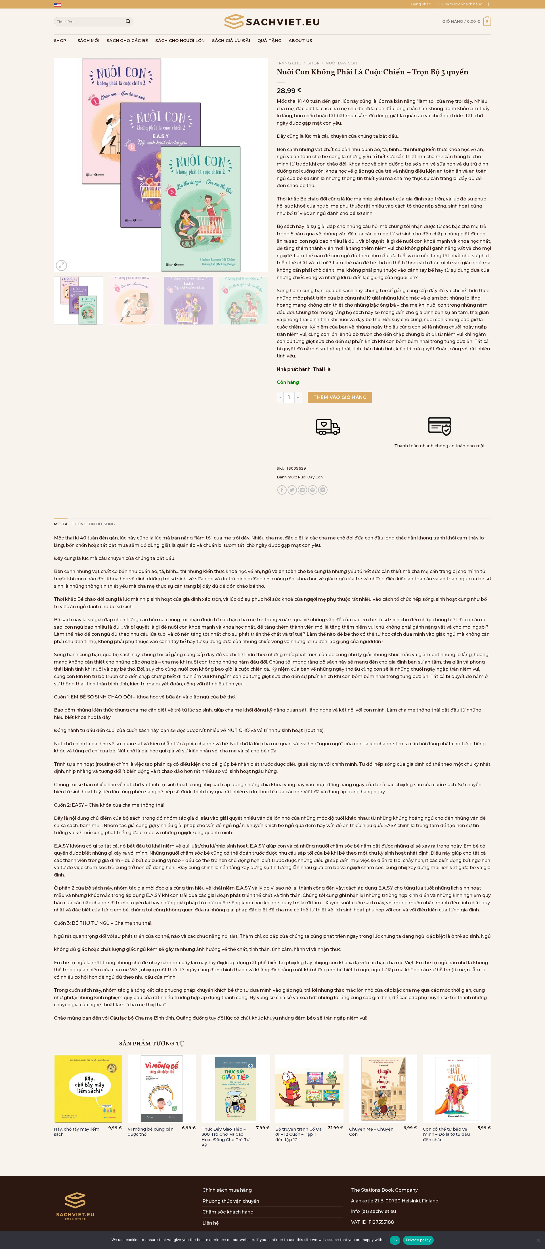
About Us (300, 40)
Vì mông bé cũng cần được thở (150, 1132)
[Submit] (128, 21)
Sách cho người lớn (180, 40)
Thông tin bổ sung (93, 524)
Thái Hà (322, 369)
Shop (60, 40)
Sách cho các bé (127, 40)
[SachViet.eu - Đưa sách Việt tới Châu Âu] (272, 21)
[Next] (257, 165)
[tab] (61, 524)
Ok (395, 1240)
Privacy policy (418, 1240)
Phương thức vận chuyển (230, 1201)
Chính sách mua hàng (227, 1190)
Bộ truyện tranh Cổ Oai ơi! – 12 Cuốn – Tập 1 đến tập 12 (298, 1134)
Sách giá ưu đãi (231, 40)
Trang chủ (289, 63)
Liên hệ (210, 1223)
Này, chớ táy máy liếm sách (76, 1132)
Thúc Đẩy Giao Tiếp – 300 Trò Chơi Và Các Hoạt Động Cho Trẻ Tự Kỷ (226, 1137)
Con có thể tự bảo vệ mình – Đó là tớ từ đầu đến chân (446, 1134)
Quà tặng (269, 40)
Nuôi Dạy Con (341, 63)
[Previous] (65, 165)
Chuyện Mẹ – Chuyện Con (371, 1132)
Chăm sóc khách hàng (462, 4)
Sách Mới (88, 40)
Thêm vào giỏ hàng (339, 397)
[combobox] (93, 21)
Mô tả (61, 524)
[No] (538, 1241)
